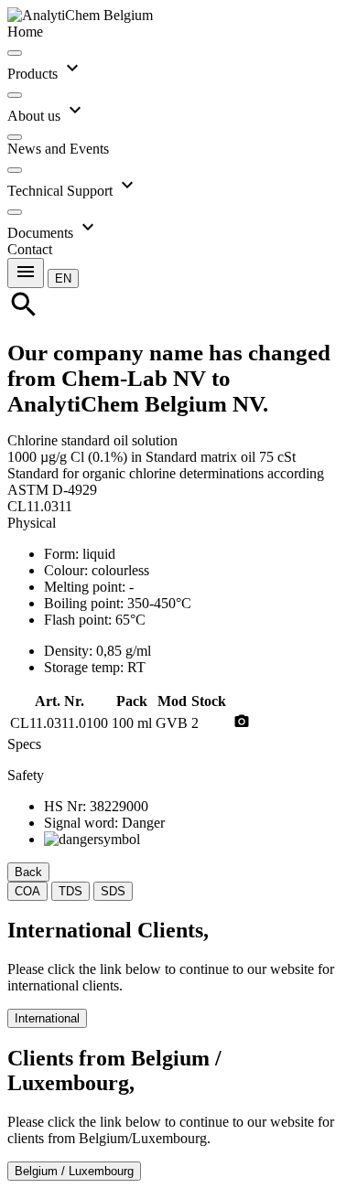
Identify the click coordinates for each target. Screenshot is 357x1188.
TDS (70, 891)
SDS (113, 891)
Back (28, 872)
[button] (63, 277)
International (47, 1018)
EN (63, 278)
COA (27, 891)
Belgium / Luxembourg (74, 1171)
